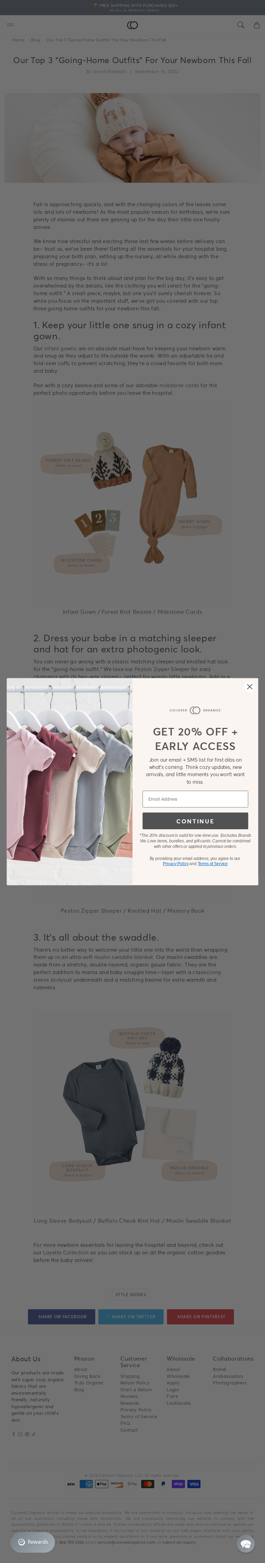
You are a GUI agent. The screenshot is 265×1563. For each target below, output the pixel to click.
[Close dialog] (250, 686)
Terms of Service (213, 863)
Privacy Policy (175, 863)
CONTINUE (195, 821)
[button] (246, 1544)
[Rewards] (32, 1542)
